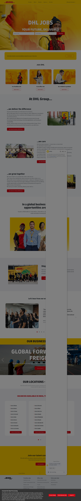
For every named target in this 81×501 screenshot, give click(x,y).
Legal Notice (23, 499)
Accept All (72, 495)
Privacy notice (17, 499)
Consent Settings (52, 495)
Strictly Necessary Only (62, 495)
